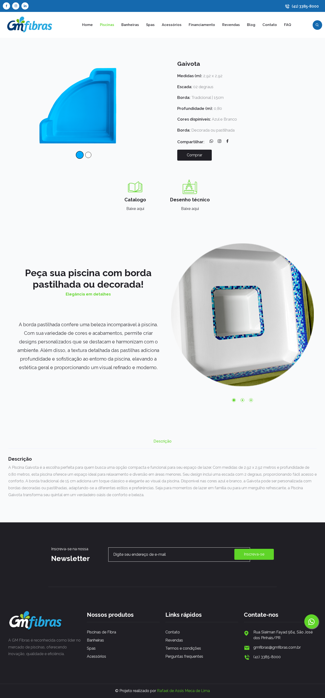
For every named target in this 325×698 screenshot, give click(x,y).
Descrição (162, 441)
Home (87, 25)
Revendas (231, 25)
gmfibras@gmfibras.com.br (277, 647)
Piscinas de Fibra (101, 632)
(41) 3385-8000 (305, 6)
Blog (251, 25)
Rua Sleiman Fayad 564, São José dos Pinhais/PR (283, 635)
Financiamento (202, 25)
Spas (150, 25)
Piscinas (107, 25)
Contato (269, 25)
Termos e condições (183, 648)
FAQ (287, 25)
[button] (234, 400)
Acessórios (172, 25)
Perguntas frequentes (184, 656)
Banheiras (130, 25)
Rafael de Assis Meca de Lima (183, 690)
